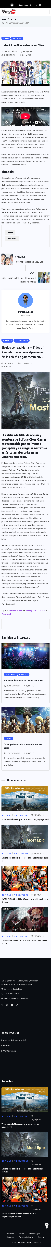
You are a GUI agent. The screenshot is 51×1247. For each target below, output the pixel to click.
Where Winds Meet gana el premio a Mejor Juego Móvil (25, 819)
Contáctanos (9, 1051)
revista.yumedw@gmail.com (16, 998)
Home (3, 19)
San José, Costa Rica (12, 989)
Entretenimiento (26, 1237)
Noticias (10, 1234)
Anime (13, 19)
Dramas (10, 1237)
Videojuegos (34, 1234)
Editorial (7, 1045)
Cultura (41, 1237)
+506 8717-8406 (11, 993)
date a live (12, 239)
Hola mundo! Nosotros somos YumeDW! (23, 680)
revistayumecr (13, 686)
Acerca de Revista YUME (14, 1040)
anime (10, 232)
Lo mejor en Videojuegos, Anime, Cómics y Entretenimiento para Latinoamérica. (19, 983)
